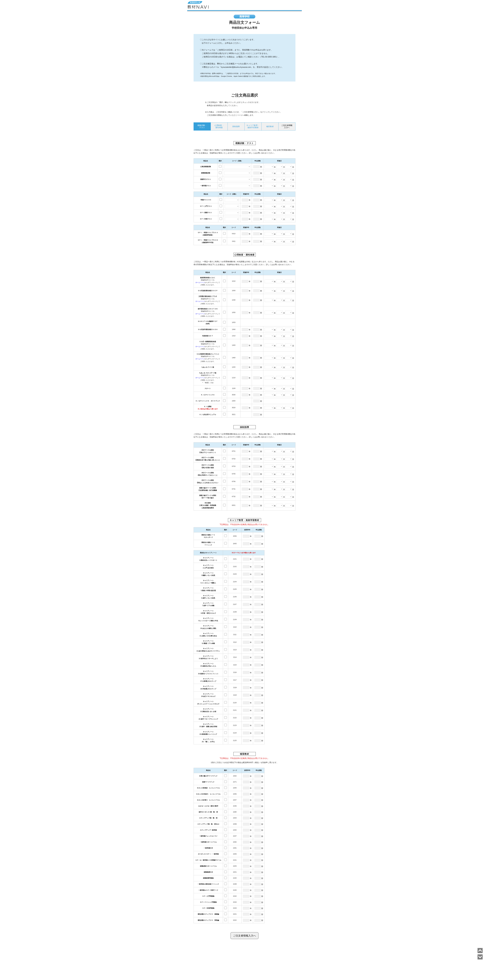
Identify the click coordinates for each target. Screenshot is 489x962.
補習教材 (270, 126)
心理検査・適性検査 (219, 126)
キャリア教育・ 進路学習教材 (253, 126)
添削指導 (236, 126)
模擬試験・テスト (202, 126)
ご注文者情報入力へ (244, 935)
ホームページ (200, 282)
